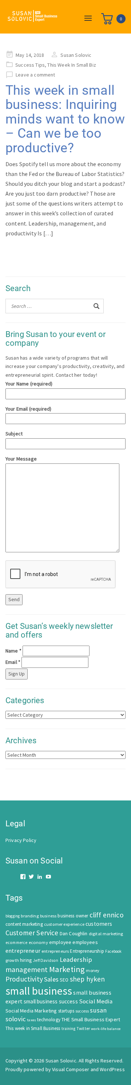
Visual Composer (70, 1069)
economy (38, 942)
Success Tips (30, 65)
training (68, 1028)
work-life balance (105, 1028)
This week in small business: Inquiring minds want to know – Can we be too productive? (65, 119)
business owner (72, 916)
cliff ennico (107, 914)
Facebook (113, 951)
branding (30, 915)
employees (85, 942)
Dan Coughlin (74, 934)
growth (12, 960)
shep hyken (87, 979)
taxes (31, 1020)
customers (99, 923)
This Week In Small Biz (71, 65)
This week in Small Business (32, 1028)
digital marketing (106, 933)
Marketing (67, 969)
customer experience (64, 924)
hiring (26, 960)
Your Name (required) (28, 383)
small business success (51, 1001)
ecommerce (16, 942)
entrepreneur (22, 950)
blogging (12, 915)
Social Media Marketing (31, 1010)
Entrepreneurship (87, 951)
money (92, 970)
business (48, 915)
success (82, 1011)
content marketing (24, 924)
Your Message (21, 458)
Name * (13, 650)
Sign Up (16, 673)
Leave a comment (35, 74)
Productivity (24, 979)
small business (38, 991)
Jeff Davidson (45, 960)
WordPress (112, 1069)
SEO (64, 980)
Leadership (76, 959)
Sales (51, 979)
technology (48, 1020)
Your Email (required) (28, 409)
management (26, 969)
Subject (14, 433)
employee (60, 942)
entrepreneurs (55, 951)
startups (66, 1011)
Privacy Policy (20, 840)
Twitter (83, 1028)
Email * (12, 662)
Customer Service (32, 932)
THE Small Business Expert (90, 1019)
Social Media (95, 1001)
